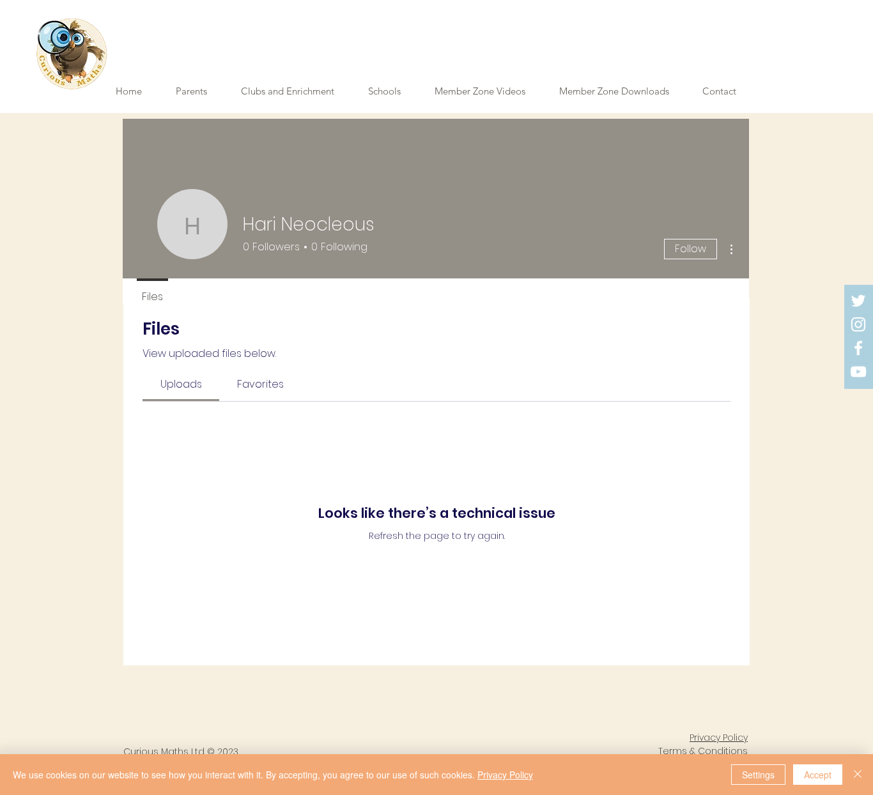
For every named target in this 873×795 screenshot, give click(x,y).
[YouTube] (858, 371)
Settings (758, 774)
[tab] (181, 384)
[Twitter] (858, 300)
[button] (487, 91)
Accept (817, 774)
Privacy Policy (505, 774)
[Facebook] (858, 348)
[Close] (857, 774)
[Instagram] (858, 324)
